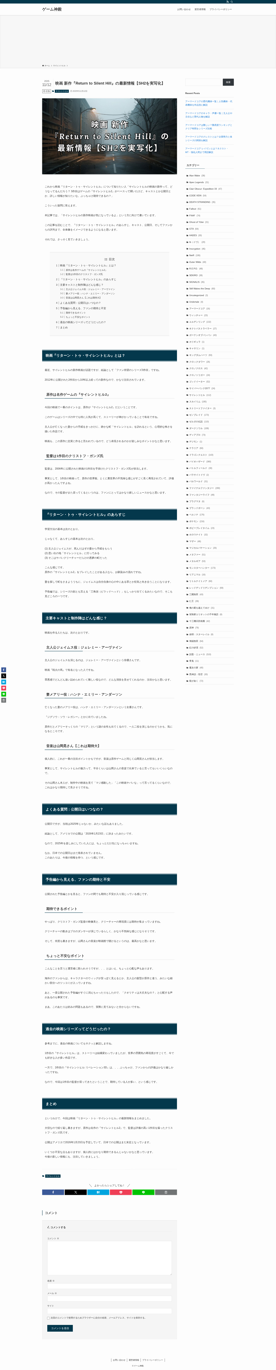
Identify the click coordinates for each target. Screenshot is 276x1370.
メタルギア (197, 561)
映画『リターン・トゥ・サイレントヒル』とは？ (88, 265)
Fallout (195, 208)
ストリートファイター (202, 408)
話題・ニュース (200, 654)
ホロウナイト (198, 534)
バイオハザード (200, 461)
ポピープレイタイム (201, 528)
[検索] (232, 2)
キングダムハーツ (200, 355)
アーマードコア (199, 308)
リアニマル (197, 574)
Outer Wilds (197, 262)
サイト (50, 1305)
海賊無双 (196, 641)
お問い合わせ (119, 1360)
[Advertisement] (138, 40)
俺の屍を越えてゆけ (201, 608)
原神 (194, 627)
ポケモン (196, 521)
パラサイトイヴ (199, 475)
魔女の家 (196, 667)
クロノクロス (198, 368)
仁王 (194, 601)
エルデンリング (200, 322)
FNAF (194, 215)
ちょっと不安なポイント (78, 317)
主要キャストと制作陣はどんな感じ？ (81, 284)
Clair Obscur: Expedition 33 (205, 189)
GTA (194, 228)
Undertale (196, 302)
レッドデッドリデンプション (206, 588)
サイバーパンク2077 (202, 388)
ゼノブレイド (199, 415)
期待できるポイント (76, 312)
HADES (195, 235)
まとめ (64, 327)
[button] (53, 1192)
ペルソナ (196, 514)
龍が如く (196, 681)
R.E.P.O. (196, 268)
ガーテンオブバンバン (203, 335)
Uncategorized (198, 295)
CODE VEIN (197, 195)
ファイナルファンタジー (204, 488)
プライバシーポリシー (152, 1360)
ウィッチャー (198, 315)
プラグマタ (196, 501)
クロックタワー (199, 361)
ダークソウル (199, 428)
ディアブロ (197, 435)
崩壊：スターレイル (201, 634)
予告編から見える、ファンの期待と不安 (83, 308)
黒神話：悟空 (198, 674)
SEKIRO (196, 275)
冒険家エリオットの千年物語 (205, 614)
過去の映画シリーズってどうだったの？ (83, 322)
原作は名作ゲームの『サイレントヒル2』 (86, 270)
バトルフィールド (200, 468)
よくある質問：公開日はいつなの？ (80, 302)
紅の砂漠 (196, 647)
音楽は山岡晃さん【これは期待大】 (84, 297)
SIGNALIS (196, 282)
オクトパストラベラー (203, 328)
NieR (194, 255)
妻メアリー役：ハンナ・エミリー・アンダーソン (90, 293)
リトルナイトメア (200, 581)
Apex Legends (199, 182)
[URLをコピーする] (166, 1192)
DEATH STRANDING (202, 202)
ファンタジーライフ (201, 494)
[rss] (228, 2)
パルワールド (198, 481)
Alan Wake (197, 175)
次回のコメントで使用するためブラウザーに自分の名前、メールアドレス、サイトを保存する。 (99, 1317)
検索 (228, 82)
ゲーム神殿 (52, 9)
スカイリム (198, 401)
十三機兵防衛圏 (199, 621)
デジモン (195, 441)
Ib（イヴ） (197, 242)
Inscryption (197, 248)
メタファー (197, 554)
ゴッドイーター (199, 381)
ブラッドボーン (199, 508)
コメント (53, 1238)
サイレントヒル (62, 91)
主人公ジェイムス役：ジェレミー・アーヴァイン (90, 289)
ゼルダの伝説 (199, 421)
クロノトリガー (199, 375)
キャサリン (196, 348)
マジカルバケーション (203, 548)
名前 (51, 1281)
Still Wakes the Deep (202, 288)
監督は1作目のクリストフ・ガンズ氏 (84, 274)
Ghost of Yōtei (199, 222)
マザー (195, 541)
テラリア (196, 448)
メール (52, 1293)
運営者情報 (134, 1360)
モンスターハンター (202, 568)
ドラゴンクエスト (201, 455)
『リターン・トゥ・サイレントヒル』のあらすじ (88, 279)
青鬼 (194, 661)
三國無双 (196, 594)
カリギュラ (196, 342)
